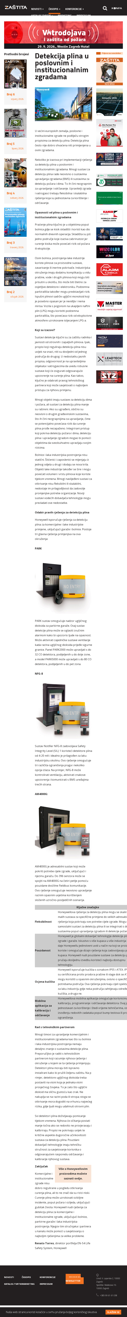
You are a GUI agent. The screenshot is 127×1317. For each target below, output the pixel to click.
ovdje (78, 1178)
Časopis (53, 9)
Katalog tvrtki (41, 16)
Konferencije (73, 9)
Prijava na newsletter (73, 1278)
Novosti (36, 9)
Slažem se (113, 1312)
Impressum (84, 16)
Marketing (65, 16)
